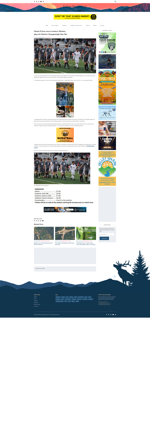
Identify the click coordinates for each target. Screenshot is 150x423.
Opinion (64, 25)
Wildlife (77, 301)
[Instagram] (39, 221)
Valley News (55, 25)
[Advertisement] (65, 256)
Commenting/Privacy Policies (54, 314)
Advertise (35, 300)
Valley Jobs (36, 302)
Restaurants (79, 299)
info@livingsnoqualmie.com (103, 301)
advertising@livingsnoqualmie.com (104, 304)
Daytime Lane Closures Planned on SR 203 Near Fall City (43, 243)
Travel (69, 301)
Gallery (102, 25)
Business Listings (37, 304)
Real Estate (74, 299)
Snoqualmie (91, 299)
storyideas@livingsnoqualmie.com (104, 303)
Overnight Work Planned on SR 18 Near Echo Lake (64, 243)
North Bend (58, 299)
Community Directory (76, 25)
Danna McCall (42, 37)
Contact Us (36, 306)
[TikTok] (41, 221)
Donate (35, 298)
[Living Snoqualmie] (75, 6)
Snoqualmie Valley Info (59, 301)
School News (85, 299)
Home (47, 25)
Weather (35, 296)
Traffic (88, 25)
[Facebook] (37, 221)
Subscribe (104, 238)
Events (95, 25)
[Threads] (35, 221)
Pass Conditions (68, 299)
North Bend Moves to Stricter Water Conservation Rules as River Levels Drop (85, 243)
